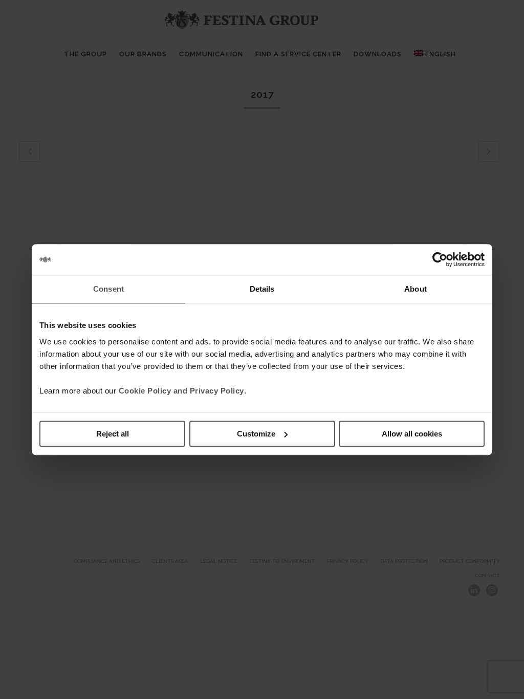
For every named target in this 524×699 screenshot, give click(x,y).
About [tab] (415, 289)
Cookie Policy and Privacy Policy (181, 390)
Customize (256, 433)
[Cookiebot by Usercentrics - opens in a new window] (440, 259)
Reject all (112, 433)
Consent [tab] (108, 289)
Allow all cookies (412, 433)
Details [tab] (262, 289)
